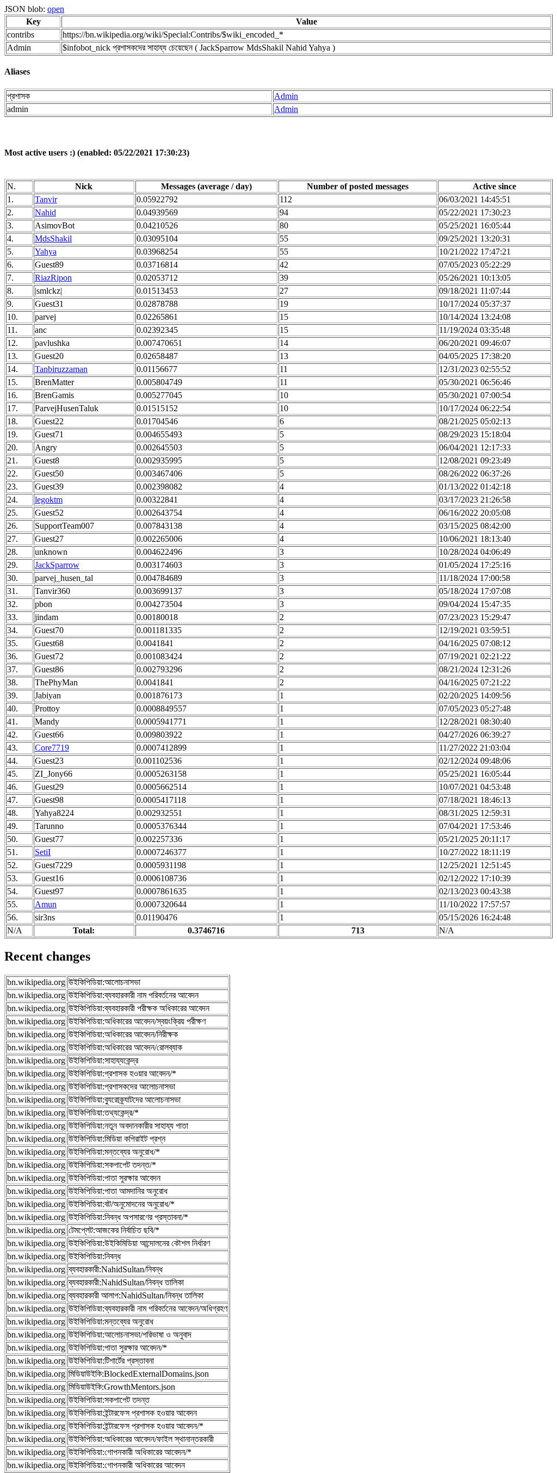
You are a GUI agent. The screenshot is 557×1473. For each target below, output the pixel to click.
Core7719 (52, 747)
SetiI (43, 852)
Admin (286, 96)
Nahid (45, 212)
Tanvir (46, 199)
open (55, 9)
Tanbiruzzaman (61, 369)
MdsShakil (53, 238)
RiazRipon (53, 277)
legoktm (49, 499)
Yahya (46, 251)
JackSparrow (57, 565)
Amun (46, 904)
